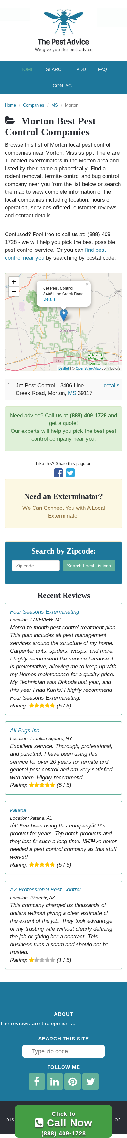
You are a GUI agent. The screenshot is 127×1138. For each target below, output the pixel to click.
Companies (33, 105)
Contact (64, 85)
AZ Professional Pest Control (45, 890)
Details (49, 299)
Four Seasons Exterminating (44, 612)
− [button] (14, 291)
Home (27, 69)
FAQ (102, 69)
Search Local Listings (89, 565)
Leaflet (63, 368)
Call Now (66, 1123)
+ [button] (14, 282)
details (112, 385)
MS (54, 105)
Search (55, 69)
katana (18, 810)
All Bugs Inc (24, 730)
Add (81, 69)
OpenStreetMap (88, 368)
